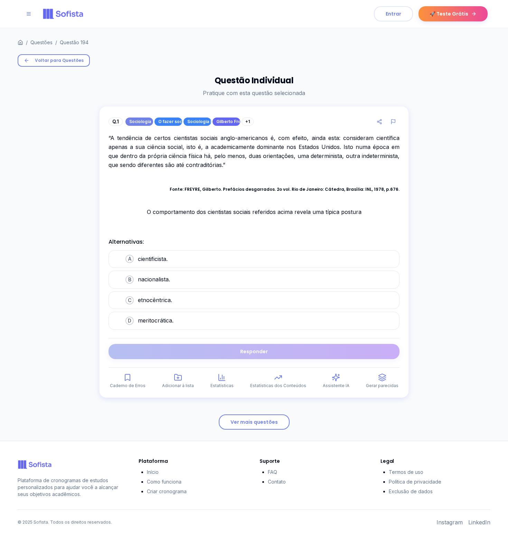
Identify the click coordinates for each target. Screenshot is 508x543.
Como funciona (164, 482)
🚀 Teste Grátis (449, 13)
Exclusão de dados (411, 491)
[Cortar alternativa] (117, 258)
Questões (41, 42)
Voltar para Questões (59, 60)
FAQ (272, 472)
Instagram (449, 522)
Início (153, 472)
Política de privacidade (415, 482)
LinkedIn (479, 522)
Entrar (393, 13)
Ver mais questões (254, 422)
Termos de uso (406, 472)
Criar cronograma (167, 491)
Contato (277, 482)
